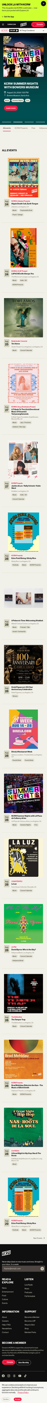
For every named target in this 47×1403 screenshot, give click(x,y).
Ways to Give (30, 1325)
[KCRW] (6, 1255)
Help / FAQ (6, 1325)
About (4, 1317)
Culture (5, 1299)
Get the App (9, 17)
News (4, 1288)
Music (7, 100)
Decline (6, 1399)
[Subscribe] (42, 1268)
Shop (27, 1328)
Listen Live (12, 24)
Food (4, 1295)
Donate (40, 24)
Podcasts (28, 1292)
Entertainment (8, 1292)
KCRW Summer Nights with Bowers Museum (21, 85)
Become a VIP (30, 1321)
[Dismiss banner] (43, 3)
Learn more (11, 108)
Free (27, 100)
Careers (5, 1321)
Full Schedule (30, 1296)
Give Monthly (23, 1362)
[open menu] (4, 24)
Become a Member (32, 1317)
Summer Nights (17, 100)
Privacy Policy (23, 1392)
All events (7, 128)
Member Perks (30, 1332)
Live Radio (29, 1285)
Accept (17, 1399)
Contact (5, 1332)
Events (5, 1303)
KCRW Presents (21, 128)
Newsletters (7, 1328)
